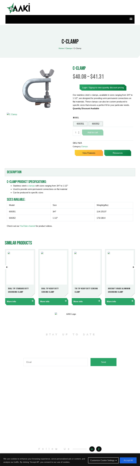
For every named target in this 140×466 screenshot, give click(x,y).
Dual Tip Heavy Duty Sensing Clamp (50, 290)
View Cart (87, 397)
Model (76, 117)
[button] (131, 18)
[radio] (80, 124)
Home (61, 48)
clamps (31, 186)
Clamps (68, 48)
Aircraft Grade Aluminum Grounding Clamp (119, 290)
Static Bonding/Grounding (39, 434)
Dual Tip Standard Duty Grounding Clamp (18, 290)
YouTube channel (27, 226)
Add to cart (93, 132)
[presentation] (7, 267)
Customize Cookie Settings (102, 460)
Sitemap (31, 416)
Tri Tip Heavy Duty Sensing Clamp (86, 290)
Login (85, 387)
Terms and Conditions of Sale (40, 402)
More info (11, 301)
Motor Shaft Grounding (37, 429)
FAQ (29, 392)
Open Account (89, 392)
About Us (32, 387)
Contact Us (32, 411)
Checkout (87, 402)
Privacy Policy (34, 397)
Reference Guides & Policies (40, 407)
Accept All (128, 460)
